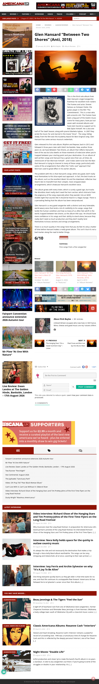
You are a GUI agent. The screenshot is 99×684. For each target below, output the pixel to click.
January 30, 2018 (44, 46)
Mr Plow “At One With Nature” (13, 209)
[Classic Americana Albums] (16, 634)
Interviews (39, 14)
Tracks (59, 14)
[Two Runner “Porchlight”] (17, 253)
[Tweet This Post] (43, 90)
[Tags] (49, 450)
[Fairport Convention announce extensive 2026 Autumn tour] (17, 300)
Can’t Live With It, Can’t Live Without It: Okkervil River (26, 487)
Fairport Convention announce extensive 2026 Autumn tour (15, 188)
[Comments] (80, 450)
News (4, 14)
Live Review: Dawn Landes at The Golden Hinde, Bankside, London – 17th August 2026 (16, 230)
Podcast (82, 14)
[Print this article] (65, 90)
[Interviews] (16, 522)
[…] (94, 532)
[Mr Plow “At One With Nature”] (17, 337)
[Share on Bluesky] (87, 90)
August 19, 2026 (41, 573)
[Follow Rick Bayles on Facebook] (55, 330)
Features (25, 14)
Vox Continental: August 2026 (16, 280)
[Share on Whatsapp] (71, 90)
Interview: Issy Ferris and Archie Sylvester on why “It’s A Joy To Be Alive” (62, 568)
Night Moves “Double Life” (49, 651)
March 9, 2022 (40, 629)
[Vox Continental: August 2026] (17, 275)
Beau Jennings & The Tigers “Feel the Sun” (58, 599)
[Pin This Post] (54, 90)
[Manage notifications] (93, 679)
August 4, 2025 (40, 655)
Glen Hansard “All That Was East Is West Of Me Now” (44, 275)
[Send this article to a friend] (60, 90)
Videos (50, 14)
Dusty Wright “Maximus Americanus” (20, 497)
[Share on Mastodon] (76, 90)
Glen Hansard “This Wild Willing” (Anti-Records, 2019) (85, 275)
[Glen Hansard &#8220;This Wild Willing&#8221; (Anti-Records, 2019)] (86, 266)
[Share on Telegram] (82, 90)
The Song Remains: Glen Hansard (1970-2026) (64, 275)
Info (92, 14)
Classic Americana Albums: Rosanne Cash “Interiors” (64, 625)
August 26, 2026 (41, 523)
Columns (70, 14)
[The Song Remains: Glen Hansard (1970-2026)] (65, 266)
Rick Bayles (57, 46)
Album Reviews (70, 46)
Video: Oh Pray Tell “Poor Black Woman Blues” (23, 483)
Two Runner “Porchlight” (15, 254)
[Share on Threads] (93, 90)
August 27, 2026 (17, 193)
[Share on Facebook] (37, 90)
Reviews (13, 14)
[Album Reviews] (16, 608)
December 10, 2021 (42, 603)
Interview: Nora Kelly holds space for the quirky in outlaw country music (63, 542)
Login (93, 367)
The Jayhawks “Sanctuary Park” (17, 479)
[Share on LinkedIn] (48, 90)
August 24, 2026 (41, 547)
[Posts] (18, 450)
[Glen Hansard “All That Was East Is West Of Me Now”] (44, 266)
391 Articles (78, 319)
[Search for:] (84, 18)
